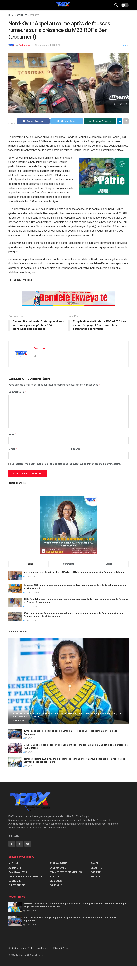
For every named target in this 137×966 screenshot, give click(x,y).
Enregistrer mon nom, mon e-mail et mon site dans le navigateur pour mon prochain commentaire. (66, 464)
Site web (75, 449)
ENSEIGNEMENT (59, 863)
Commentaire (17, 391)
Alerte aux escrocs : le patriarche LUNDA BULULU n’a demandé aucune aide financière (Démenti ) (74, 572)
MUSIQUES (56, 881)
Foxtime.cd (24, 45)
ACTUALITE (22, 15)
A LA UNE (13, 863)
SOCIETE (96, 872)
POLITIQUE (56, 885)
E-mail (13, 448)
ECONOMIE (14, 881)
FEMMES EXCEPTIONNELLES (66, 872)
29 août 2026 (30, 738)
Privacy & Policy (60, 948)
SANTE (94, 863)
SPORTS (95, 876)
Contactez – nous (17, 948)
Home (11, 15)
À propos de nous (39, 948)
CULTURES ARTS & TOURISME (25, 876)
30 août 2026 (18, 721)
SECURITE (34, 15)
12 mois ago (41, 45)
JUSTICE (54, 876)
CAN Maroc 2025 (17, 872)
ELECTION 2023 (17, 885)
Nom (12, 434)
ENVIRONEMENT (59, 868)
